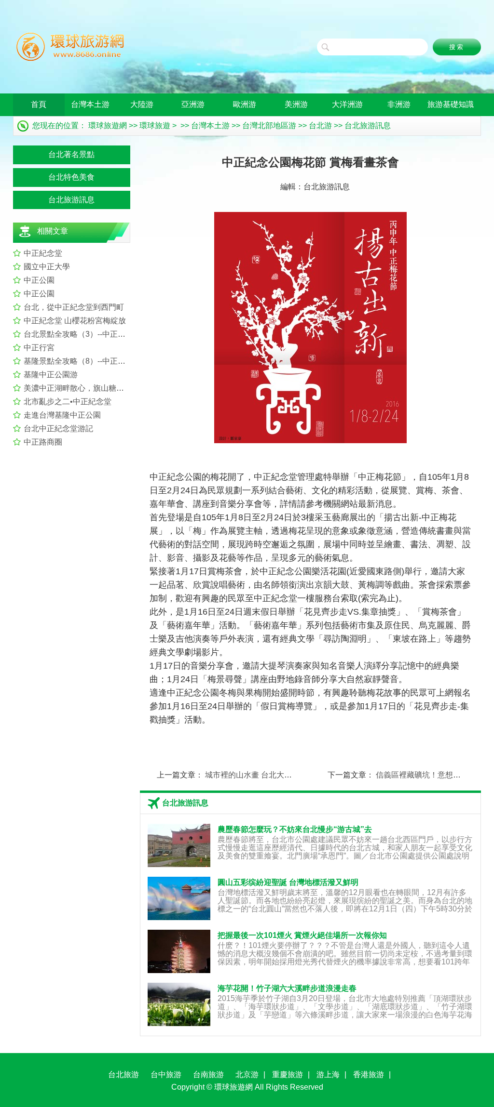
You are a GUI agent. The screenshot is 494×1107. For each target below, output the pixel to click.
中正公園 (39, 280)
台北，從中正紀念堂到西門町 (74, 307)
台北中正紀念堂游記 (58, 428)
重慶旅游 (287, 1074)
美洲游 (296, 104)
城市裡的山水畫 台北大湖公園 (256, 775)
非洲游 (399, 104)
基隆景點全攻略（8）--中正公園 (78, 361)
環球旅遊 (154, 125)
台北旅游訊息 (367, 125)
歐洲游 (244, 104)
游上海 (328, 1074)
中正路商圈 (43, 442)
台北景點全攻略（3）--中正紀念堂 (82, 334)
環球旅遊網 (107, 125)
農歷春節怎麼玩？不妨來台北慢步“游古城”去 (295, 829)
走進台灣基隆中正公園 (62, 415)
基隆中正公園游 (51, 374)
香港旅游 (368, 1074)
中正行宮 (39, 347)
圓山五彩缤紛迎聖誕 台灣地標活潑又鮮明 (288, 882)
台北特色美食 (71, 177)
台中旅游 (166, 1074)
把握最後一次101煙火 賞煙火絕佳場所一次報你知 (302, 935)
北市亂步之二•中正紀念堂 (67, 401)
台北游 (320, 125)
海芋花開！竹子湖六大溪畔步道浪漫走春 (287, 988)
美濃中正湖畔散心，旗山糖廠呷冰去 (85, 388)
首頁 (38, 104)
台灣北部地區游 (269, 125)
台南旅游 (208, 1074)
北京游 (247, 1074)
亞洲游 (193, 104)
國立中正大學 (47, 267)
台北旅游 (123, 1074)
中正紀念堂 (43, 253)
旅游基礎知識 (450, 104)
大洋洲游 (347, 104)
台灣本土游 (90, 104)
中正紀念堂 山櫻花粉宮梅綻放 (75, 320)
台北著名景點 (71, 154)
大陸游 (141, 104)
